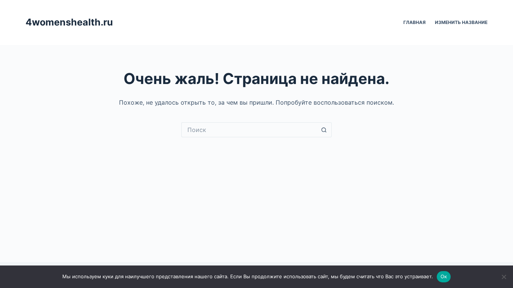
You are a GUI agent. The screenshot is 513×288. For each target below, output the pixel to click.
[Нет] (503, 276)
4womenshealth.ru (69, 22)
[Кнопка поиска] (324, 129)
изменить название (461, 22)
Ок (444, 276)
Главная (414, 22)
